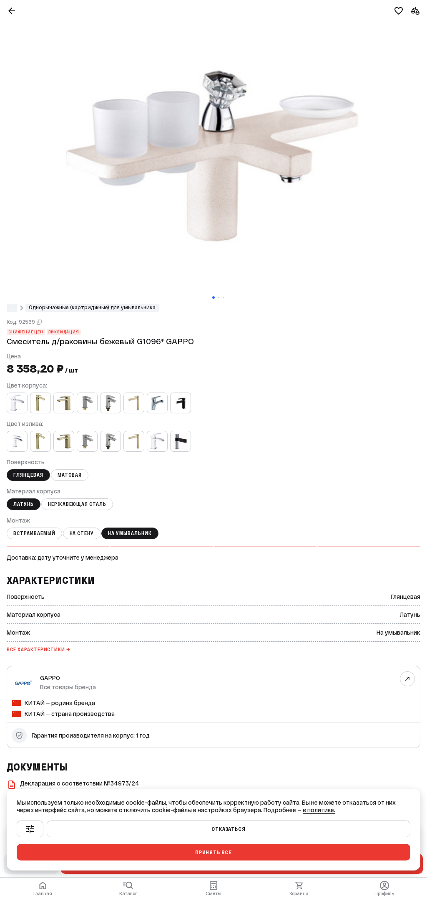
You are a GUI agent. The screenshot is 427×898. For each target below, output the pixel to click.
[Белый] (17, 403)
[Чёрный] (180, 403)
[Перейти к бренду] (407, 679)
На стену (82, 533)
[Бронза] (40, 403)
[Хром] (157, 403)
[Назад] (11, 11)
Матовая (70, 475)
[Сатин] (110, 403)
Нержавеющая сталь (77, 504)
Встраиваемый (34, 533)
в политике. (319, 810)
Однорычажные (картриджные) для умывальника (92, 307)
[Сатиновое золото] (133, 403)
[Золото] (63, 403)
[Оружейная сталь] (87, 403)
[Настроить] (30, 828)
